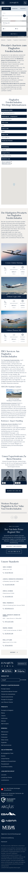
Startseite (3, 40)
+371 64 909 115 (9, 645)
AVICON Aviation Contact (9, 403)
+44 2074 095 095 (9, 584)
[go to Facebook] (4, 666)
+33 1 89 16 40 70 (9, 608)
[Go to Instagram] (2, 666)
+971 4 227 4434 (9, 621)
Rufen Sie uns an (14, 491)
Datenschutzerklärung (7, 838)
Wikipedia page (6, 163)
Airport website (6, 162)
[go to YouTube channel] (7, 666)
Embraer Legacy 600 (14, 296)
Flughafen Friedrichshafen (12, 360)
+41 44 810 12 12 (9, 596)
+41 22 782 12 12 (14, 551)
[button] (25, 2)
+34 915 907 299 (9, 633)
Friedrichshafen (6, 71)
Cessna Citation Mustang (14, 263)
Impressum (4, 841)
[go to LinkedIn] (12, 666)
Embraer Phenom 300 (14, 330)
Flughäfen (9, 40)
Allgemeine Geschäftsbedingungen (11, 834)
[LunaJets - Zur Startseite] (14, 3)
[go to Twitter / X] (10, 666)
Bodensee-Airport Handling (9, 424)
